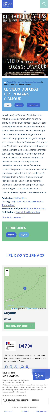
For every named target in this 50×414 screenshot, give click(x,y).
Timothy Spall (8, 204)
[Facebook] (6, 367)
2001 (8, 105)
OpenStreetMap (32, 308)
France (19, 105)
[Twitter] (16, 367)
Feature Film (33, 105)
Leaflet (15, 308)
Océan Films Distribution (28, 211)
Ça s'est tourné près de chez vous (27, 82)
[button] (25, 288)
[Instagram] (11, 367)
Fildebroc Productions (35, 208)
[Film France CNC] (7, 4)
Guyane (11, 234)
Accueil (10, 82)
